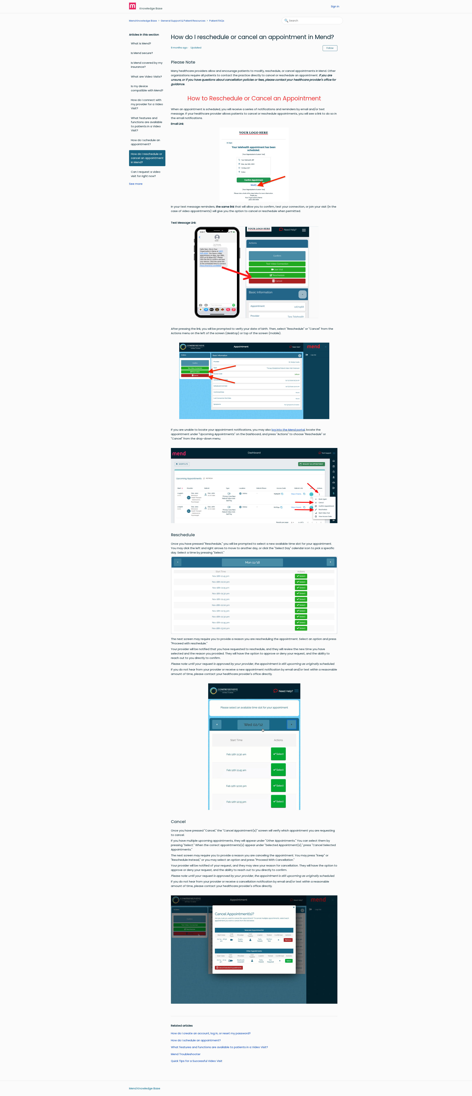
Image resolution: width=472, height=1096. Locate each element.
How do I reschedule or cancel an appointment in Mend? (147, 158)
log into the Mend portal (288, 430)
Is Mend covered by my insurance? (146, 65)
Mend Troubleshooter (185, 1054)
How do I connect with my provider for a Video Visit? (147, 104)
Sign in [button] (335, 6)
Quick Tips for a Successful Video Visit (196, 1061)
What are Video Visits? (146, 76)
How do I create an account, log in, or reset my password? (211, 1033)
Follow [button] (330, 48)
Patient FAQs (216, 20)
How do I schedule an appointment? (145, 142)
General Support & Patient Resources (183, 20)
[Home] (133, 8)
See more (136, 184)
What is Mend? (141, 43)
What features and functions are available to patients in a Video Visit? (146, 124)
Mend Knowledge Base (143, 20)
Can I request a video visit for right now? (145, 174)
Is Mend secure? (142, 53)
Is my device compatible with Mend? (147, 88)
